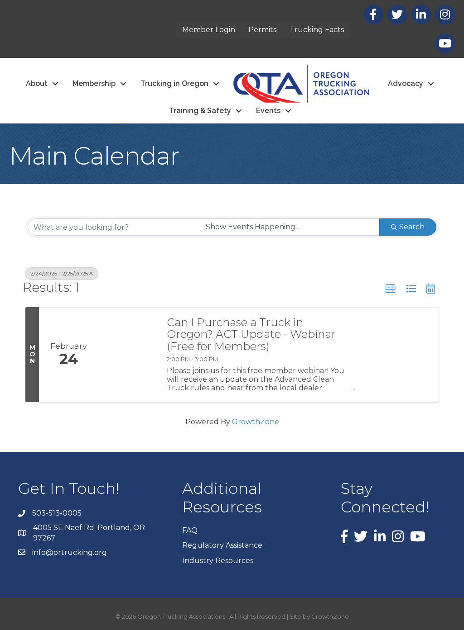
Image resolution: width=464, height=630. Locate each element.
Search (412, 227)
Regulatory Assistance (222, 545)
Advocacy (405, 83)
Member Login (208, 29)
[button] (391, 289)
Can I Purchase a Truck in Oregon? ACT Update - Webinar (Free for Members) (251, 334)
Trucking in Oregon (174, 83)
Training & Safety (200, 110)
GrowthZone (255, 421)
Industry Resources (217, 560)
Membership (94, 83)
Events (268, 110)
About (37, 83)
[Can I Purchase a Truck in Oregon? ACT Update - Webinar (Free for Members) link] (128, 354)
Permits (262, 29)
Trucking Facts (317, 29)
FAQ (190, 530)
